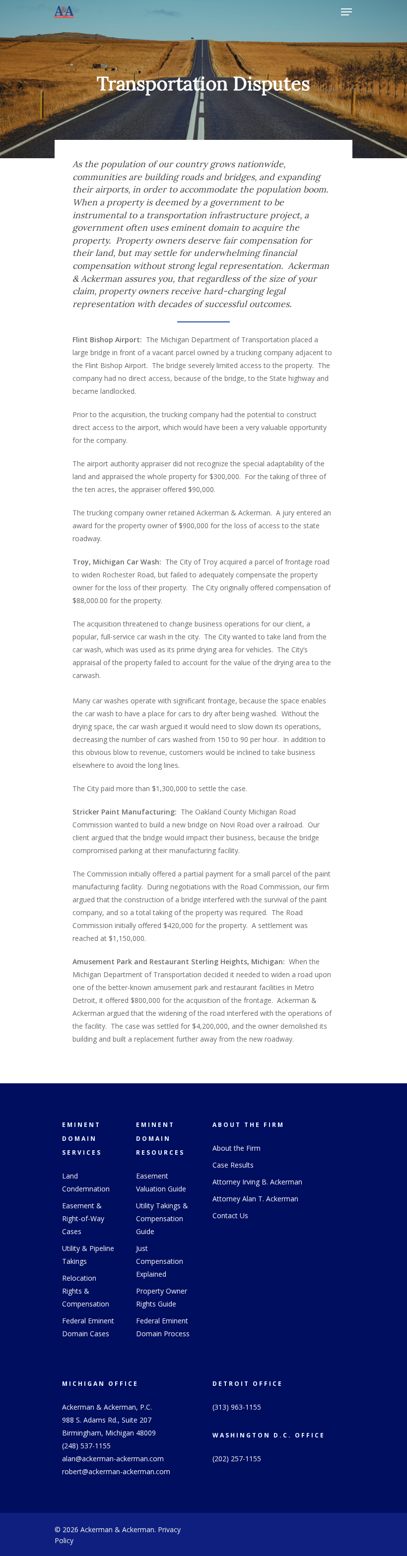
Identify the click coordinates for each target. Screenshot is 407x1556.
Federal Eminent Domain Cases (88, 1327)
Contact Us (230, 1215)
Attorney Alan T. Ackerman (255, 1198)
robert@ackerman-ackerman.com (116, 1471)
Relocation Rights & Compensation (85, 1290)
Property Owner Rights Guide (161, 1297)
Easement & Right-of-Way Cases (83, 1218)
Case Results (233, 1165)
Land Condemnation (86, 1182)
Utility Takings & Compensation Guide (162, 1218)
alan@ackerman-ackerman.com (113, 1458)
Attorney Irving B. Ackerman (257, 1181)
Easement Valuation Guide (161, 1182)
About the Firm (236, 1148)
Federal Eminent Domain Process (163, 1327)
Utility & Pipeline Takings (88, 1255)
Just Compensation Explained (159, 1261)
